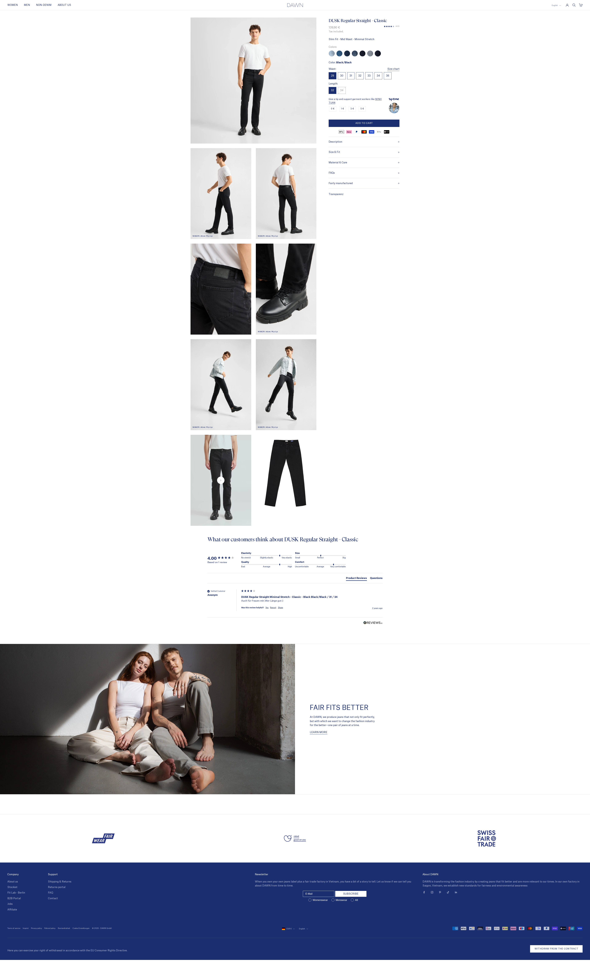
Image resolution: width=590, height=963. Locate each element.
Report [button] (273, 608)
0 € (332, 109)
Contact (53, 898)
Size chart (393, 69)
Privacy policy (36, 928)
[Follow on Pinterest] (440, 892)
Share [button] (280, 608)
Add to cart (364, 123)
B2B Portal (14, 898)
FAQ (50, 893)
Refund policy (49, 928)
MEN (27, 5)
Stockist (12, 887)
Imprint (26, 928)
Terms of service (13, 928)
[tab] (356, 578)
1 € (342, 109)
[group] (223, 558)
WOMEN (12, 5)
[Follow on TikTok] (448, 892)
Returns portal (56, 887)
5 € (362, 109)
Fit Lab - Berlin (16, 893)
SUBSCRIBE (350, 894)
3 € (352, 109)
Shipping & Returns (59, 881)
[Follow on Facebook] (424, 892)
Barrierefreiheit (64, 928)
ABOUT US (64, 5)
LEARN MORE (318, 732)
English (555, 5)
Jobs (10, 904)
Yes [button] (267, 608)
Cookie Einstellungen (81, 928)
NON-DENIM (43, 5)
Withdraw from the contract (556, 949)
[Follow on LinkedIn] (456, 892)
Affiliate (12, 909)
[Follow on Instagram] (432, 892)
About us (12, 881)
